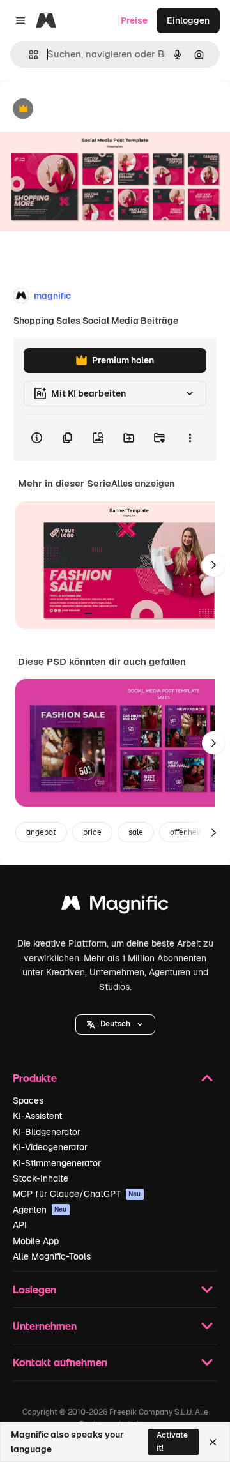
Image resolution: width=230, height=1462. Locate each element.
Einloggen (188, 20)
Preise (134, 20)
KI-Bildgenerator (46, 1132)
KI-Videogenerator (50, 1147)
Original (82, 109)
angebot (41, 832)
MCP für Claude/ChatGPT (77, 1193)
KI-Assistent (37, 1116)
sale (135, 832)
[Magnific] (115, 906)
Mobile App (36, 1241)
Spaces (28, 1100)
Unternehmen (45, 1325)
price (92, 832)
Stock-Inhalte (40, 1178)
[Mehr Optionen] (190, 437)
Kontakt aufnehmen (60, 1362)
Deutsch (115, 1024)
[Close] (212, 1442)
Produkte (35, 1078)
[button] (115, 1024)
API (20, 1225)
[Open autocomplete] (28, 54)
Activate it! (172, 1441)
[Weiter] (213, 565)
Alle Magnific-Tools (52, 1256)
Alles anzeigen (142, 483)
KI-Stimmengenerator (57, 1163)
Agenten (40, 1209)
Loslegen (34, 1289)
